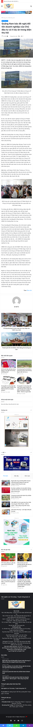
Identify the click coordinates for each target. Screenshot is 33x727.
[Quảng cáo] (16, 12)
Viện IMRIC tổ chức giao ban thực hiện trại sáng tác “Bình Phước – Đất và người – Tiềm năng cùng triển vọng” (21, 504)
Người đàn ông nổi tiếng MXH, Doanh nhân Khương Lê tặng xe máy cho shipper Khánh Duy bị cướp (21, 482)
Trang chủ (5, 17)
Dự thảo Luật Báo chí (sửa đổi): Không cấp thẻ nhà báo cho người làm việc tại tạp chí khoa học (21, 489)
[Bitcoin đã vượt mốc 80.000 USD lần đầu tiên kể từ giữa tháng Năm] (24, 557)
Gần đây (16, 476)
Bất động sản (11, 17)
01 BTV (5, 36)
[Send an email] (7, 36)
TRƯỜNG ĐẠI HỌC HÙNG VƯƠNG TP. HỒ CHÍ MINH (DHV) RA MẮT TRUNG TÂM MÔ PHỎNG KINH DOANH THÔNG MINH (24, 583)
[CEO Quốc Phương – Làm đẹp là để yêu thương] (6, 512)
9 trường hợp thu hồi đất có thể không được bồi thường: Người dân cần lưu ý (24, 370)
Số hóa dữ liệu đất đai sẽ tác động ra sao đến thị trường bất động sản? (8, 370)
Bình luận (27, 476)
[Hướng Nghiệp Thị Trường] (9, 6)
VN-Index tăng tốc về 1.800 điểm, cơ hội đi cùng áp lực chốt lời (8, 581)
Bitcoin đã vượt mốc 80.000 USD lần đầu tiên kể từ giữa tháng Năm (24, 564)
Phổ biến (5, 476)
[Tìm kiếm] (31, 6)
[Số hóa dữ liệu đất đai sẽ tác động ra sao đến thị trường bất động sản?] (8, 363)
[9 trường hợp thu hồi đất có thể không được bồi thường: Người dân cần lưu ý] (24, 363)
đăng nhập (8, 404)
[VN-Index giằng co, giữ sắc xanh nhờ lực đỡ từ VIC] (8, 557)
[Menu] (2, 6)
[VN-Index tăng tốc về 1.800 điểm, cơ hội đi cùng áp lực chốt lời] (8, 574)
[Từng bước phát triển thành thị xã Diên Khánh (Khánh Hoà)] (6, 497)
